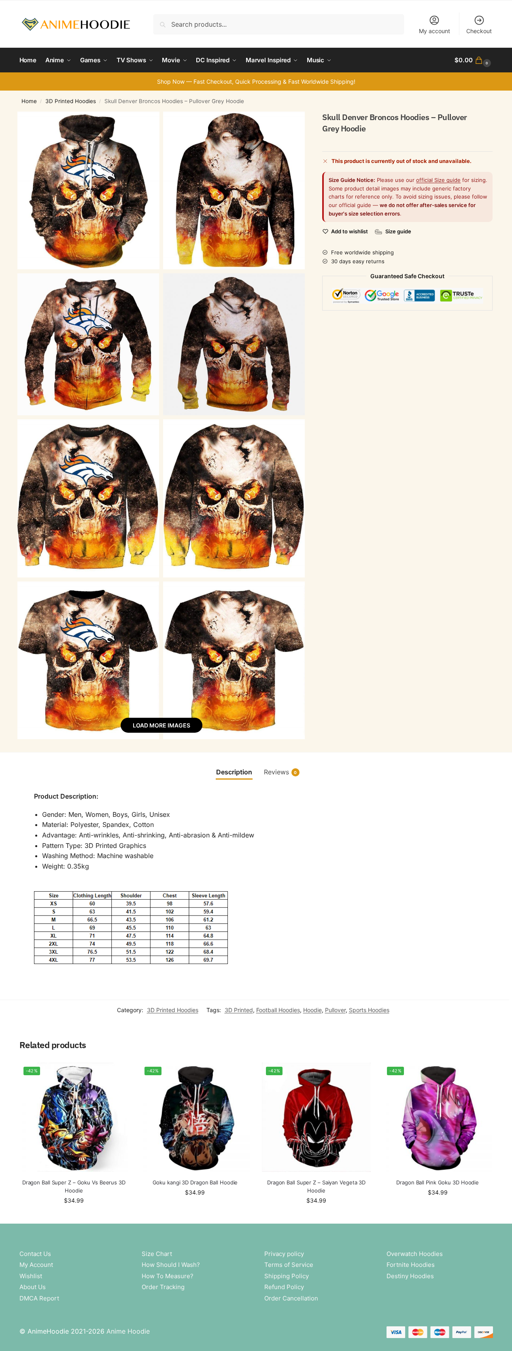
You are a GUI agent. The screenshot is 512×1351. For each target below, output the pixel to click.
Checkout (479, 30)
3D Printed (239, 1009)
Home (29, 101)
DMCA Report (39, 1298)
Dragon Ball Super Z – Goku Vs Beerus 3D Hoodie (73, 1186)
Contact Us (35, 1254)
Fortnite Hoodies (411, 1265)
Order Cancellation (291, 1298)
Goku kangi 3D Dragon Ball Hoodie (195, 1182)
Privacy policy (284, 1254)
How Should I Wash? (171, 1265)
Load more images (161, 725)
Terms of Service (288, 1265)
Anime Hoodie (128, 1331)
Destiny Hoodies (410, 1276)
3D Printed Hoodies (70, 101)
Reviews (280, 772)
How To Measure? (167, 1276)
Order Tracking (163, 1287)
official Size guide (438, 180)
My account (434, 30)
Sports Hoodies (369, 1009)
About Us (32, 1287)
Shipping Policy (286, 1276)
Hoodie (312, 1009)
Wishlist (30, 1276)
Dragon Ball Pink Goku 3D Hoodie (437, 1182)
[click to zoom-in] (88, 190)
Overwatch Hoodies (415, 1254)
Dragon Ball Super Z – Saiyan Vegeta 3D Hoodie (316, 1186)
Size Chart (157, 1254)
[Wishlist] (116, 1075)
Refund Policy (284, 1287)
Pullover (335, 1009)
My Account (36, 1265)
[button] (474, 60)
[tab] (234, 772)
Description (234, 772)
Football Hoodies (278, 1009)
